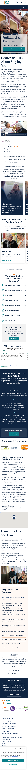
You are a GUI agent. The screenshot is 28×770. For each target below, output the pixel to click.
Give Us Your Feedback (9, 726)
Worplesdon (19, 610)
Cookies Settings (13, 764)
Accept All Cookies (13, 760)
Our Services (6, 716)
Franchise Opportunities (9, 723)
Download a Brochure (14, 53)
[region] (13, 758)
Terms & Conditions (8, 728)
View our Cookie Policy (12, 756)
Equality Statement (7, 718)
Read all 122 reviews (14, 365)
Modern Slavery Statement (10, 733)
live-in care (9, 78)
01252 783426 (15, 670)
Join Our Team (6, 721)
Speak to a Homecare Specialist (14, 49)
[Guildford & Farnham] (5, 2)
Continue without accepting (19, 748)
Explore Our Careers (14, 694)
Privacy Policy (6, 731)
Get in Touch (14, 338)
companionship (21, 76)
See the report (7, 151)
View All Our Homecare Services (14, 269)
